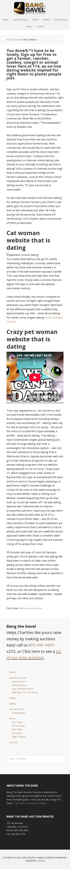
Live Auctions (19, 681)
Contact (13, 742)
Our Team (17, 722)
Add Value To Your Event (25, 692)
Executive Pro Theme (32, 857)
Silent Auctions (19, 685)
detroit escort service (31, 608)
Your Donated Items (22, 688)
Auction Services (17, 677)
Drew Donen (18, 725)
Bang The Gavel (35, 8)
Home (12, 672)
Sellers (12, 698)
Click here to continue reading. (30, 803)
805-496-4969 (41, 645)
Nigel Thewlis (19, 736)
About (12, 718)
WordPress (31, 860)
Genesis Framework (56, 857)
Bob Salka (17, 729)
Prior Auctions (16, 709)
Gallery (12, 703)
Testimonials (18, 712)
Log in (41, 860)
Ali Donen (17, 733)
